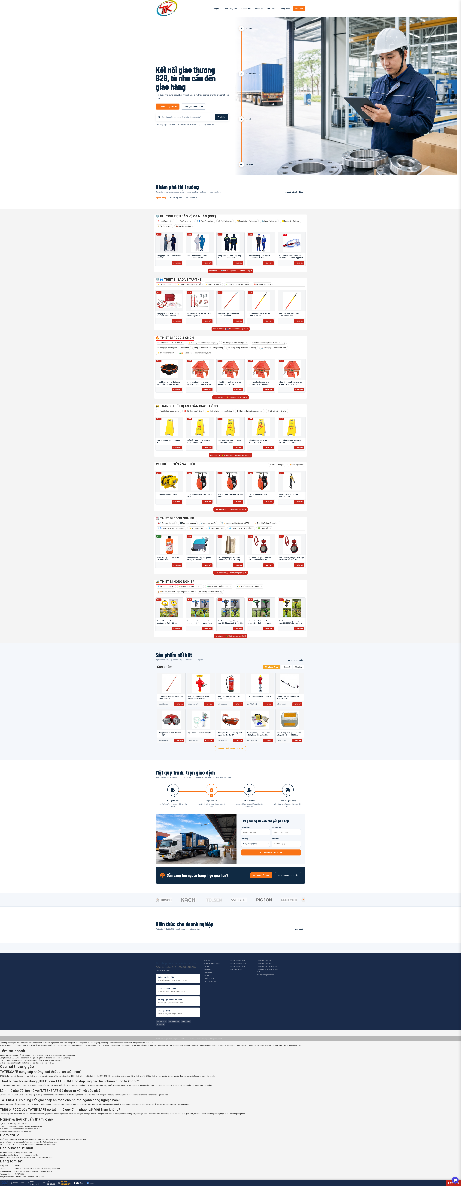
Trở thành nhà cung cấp (288, 875)
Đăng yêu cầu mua (192, 106)
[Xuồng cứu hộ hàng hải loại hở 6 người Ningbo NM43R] (230, 719)
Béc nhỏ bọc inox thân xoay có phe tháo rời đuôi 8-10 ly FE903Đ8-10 (168, 623)
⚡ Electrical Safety (213, 284)
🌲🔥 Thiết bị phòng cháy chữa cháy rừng (195, 353)
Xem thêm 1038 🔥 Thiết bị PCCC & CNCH (230, 397)
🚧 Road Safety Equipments (168, 411)
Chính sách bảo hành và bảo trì (267, 966)
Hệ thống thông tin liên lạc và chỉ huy (242, 348)
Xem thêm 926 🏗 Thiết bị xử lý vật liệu (230, 509)
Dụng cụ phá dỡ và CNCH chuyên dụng (208, 348)
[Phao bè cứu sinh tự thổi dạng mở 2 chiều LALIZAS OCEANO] (169, 369)
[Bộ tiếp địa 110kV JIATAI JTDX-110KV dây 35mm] (200, 300)
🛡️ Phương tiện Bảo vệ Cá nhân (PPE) (186, 216)
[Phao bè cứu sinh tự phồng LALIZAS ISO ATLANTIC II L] (261, 369)
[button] (303, 900)
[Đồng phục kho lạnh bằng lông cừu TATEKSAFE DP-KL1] (230, 242)
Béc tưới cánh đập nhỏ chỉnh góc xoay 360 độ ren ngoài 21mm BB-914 (199, 623)
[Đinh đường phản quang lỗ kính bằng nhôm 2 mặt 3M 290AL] (290, 719)
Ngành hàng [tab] (161, 198)
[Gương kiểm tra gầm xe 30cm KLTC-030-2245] (290, 683)
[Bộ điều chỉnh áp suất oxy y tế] (201, 719)
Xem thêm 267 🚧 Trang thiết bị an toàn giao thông (229, 455)
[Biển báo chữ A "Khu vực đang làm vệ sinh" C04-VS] (230, 427)
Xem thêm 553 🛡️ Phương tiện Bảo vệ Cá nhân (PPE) (229, 271)
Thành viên (208, 972)
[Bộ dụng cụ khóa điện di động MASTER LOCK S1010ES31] (169, 300)
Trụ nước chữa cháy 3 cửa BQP (259, 696)
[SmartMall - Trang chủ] (167, 8)
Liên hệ (206, 975)
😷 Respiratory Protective (247, 221)
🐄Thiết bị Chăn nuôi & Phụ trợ (210, 592)
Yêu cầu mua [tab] (191, 198)
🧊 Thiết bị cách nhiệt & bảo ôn (241, 528)
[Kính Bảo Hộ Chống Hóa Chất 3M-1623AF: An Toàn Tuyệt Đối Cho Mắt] (292, 242)
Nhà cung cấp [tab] (176, 198)
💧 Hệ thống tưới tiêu (166, 586)
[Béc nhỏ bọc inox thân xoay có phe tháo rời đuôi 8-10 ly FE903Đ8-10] (169, 608)
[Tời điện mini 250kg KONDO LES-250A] (230, 481)
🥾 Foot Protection (183, 226)
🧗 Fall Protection (164, 226)
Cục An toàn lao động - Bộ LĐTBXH (13, 1124)
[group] (167, 900)
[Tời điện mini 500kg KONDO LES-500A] (200, 481)
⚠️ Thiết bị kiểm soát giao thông (219, 411)
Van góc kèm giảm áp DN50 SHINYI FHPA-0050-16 (198, 698)
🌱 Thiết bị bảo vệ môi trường (237, 284)
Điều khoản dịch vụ (236, 969)
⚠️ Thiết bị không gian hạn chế (189, 284)
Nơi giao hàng (276, 827)
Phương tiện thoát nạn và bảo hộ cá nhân (173, 348)
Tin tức (206, 966)
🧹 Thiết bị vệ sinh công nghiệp (267, 523)
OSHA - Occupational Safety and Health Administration (21, 1126)
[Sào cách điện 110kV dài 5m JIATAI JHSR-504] (230, 300)
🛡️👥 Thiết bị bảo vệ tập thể (178, 279)
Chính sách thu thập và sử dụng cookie (127, 1043)
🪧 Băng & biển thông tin (277, 411)
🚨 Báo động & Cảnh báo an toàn (273, 348)
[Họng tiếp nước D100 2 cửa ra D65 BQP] (171, 719)
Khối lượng (275, 839)
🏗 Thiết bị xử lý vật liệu (175, 464)
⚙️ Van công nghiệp (208, 523)
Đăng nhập (285, 8)
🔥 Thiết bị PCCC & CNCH (175, 338)
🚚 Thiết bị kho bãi (296, 465)
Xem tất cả (299, 929)
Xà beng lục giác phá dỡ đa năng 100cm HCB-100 (171, 698)
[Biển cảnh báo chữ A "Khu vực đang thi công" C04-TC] (200, 427)
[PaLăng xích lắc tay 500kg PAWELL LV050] (292, 481)
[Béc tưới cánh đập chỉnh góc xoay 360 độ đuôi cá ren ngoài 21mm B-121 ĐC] (261, 608)
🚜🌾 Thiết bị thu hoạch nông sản (249, 586)
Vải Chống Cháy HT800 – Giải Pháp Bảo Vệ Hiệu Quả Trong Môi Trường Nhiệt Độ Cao (229, 560)
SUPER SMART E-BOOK (212, 963)
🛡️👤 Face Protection (204, 221)
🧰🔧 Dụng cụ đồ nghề (166, 523)
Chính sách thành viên (264, 960)
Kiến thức (271, 8)
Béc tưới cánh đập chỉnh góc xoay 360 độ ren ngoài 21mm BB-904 (230, 623)
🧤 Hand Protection (269, 221)
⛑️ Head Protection (165, 221)
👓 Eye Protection (184, 221)
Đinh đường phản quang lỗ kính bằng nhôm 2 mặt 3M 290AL (289, 734)
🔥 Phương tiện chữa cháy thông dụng (203, 342)
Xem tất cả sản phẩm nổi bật (229, 748)
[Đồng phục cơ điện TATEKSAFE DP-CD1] (169, 242)
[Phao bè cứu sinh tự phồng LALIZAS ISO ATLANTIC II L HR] (200, 369)
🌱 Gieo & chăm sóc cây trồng (190, 586)
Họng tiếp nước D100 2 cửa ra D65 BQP (170, 734)
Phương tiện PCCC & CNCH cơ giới (170, 342)
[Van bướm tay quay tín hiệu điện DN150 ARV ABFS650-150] (261, 544)
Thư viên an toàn (210, 981)
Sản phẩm (216, 8)
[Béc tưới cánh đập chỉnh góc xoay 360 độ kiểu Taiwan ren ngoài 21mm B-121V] (292, 608)
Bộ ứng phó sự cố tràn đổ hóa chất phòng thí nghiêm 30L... (258, 734)
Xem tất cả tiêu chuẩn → (164, 970)
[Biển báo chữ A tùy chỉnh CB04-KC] (169, 427)
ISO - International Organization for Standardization (20, 1129)
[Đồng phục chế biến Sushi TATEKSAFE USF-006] (200, 242)
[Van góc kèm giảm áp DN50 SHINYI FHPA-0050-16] (201, 683)
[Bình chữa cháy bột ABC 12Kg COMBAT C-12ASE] (230, 683)
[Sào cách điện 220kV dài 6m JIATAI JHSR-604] (261, 300)
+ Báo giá (179, 704)
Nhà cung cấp (231, 8)
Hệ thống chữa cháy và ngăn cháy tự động (268, 342)
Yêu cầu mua (246, 8)
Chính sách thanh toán (264, 963)
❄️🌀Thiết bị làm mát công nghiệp (171, 528)
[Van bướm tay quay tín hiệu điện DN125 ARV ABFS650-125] (292, 544)
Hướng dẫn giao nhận (237, 966)
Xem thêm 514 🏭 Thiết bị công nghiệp (230, 573)
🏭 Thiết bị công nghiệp (175, 518)
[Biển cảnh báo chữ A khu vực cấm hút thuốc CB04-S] (292, 427)
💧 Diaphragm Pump (216, 528)
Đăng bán (299, 8)
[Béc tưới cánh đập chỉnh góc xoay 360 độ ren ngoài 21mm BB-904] (230, 608)
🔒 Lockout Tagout (165, 284)
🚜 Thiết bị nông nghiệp (175, 581)
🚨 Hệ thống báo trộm (262, 284)
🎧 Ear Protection (225, 221)
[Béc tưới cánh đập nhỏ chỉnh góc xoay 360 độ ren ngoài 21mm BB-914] (200, 608)
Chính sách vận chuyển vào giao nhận (267, 970)
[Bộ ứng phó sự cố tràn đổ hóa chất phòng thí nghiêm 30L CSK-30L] (260, 719)
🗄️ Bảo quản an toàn (188, 523)
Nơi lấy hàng (245, 827)
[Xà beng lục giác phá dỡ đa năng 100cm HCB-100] (171, 683)
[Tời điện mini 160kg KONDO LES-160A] (261, 481)
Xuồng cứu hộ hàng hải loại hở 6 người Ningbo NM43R (230, 734)
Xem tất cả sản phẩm (295, 660)
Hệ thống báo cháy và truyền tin (235, 342)
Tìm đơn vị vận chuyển (269, 852)
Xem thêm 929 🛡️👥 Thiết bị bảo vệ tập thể (230, 329)
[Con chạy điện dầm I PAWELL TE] (169, 481)
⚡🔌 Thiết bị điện (196, 528)
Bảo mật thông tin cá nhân (266, 975)
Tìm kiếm (221, 117)
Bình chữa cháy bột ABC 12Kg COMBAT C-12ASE (229, 698)
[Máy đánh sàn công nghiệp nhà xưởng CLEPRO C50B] (200, 544)
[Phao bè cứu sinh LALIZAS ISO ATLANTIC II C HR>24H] (230, 369)
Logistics (259, 8)
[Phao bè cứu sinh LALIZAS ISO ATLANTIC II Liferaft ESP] (292, 369)
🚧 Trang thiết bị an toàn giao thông (187, 406)
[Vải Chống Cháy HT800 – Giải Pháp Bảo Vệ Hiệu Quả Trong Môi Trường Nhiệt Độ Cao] (230, 544)
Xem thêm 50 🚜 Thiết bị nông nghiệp (229, 636)
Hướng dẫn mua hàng (237, 960)
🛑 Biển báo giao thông (193, 411)
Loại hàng (244, 839)
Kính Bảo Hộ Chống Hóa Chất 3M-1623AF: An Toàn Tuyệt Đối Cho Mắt (291, 258)
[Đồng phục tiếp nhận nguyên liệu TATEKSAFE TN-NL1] (261, 242)
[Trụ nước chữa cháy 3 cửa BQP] (260, 683)
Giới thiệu (207, 969)
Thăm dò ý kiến (209, 978)
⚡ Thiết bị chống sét (166, 353)
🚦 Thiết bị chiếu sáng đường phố (250, 411)
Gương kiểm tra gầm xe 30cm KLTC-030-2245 (288, 698)
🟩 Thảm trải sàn (264, 528)
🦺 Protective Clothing (290, 221)
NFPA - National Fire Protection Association (16, 1131)
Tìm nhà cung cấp (166, 106)
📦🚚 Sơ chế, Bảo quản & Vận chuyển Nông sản (176, 592)
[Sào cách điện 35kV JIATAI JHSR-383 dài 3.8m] (292, 300)
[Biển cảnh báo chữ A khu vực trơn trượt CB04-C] (261, 427)
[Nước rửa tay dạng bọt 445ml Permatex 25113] (169, 544)
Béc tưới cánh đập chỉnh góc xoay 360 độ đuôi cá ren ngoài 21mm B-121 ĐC (260, 623)
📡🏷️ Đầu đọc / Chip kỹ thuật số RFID (235, 523)
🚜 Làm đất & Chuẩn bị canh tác (219, 586)
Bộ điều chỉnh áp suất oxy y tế (199, 733)
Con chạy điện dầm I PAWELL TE (169, 494)
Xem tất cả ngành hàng (294, 192)
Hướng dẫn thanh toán (238, 963)
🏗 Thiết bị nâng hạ (277, 465)
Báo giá (178, 263)
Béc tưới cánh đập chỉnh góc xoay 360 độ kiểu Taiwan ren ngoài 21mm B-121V (290, 623)
